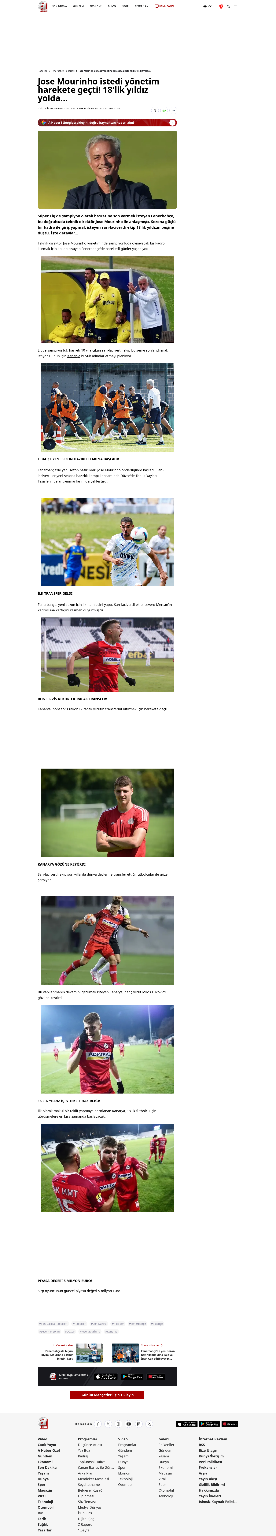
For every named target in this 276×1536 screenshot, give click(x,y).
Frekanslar (208, 1467)
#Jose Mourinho (90, 1331)
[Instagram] (118, 1424)
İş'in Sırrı (85, 1513)
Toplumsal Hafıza (91, 1462)
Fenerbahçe (91, 248)
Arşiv (203, 1473)
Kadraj (83, 1456)
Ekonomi (45, 1462)
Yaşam (43, 1473)
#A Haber (118, 1323)
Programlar (87, 1439)
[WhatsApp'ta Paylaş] (164, 110)
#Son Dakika (99, 1323)
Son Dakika (47, 1467)
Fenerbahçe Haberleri (63, 71)
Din (40, 1513)
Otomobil (45, 1507)
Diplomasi (86, 1496)
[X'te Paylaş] (155, 110)
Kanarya (73, 356)
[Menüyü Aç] (235, 6)
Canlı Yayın (47, 1444)
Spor (41, 1484)
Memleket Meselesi (93, 1479)
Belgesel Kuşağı (90, 1490)
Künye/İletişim (211, 1456)
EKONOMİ (95, 6)
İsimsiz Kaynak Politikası (218, 1501)
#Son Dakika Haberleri (53, 1323)
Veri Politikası (210, 1462)
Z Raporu (85, 1524)
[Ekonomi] (188, 6)
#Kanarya (111, 1331)
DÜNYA (112, 6)
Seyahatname (89, 1484)
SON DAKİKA (59, 6)
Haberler (42, 71)
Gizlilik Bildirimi (212, 1484)
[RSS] (149, 1424)
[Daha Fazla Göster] (173, 110)
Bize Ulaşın (208, 1450)
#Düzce (70, 1331)
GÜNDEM (78, 6)
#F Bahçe (157, 1323)
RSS (202, 1444)
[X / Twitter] (108, 1424)
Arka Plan (85, 1473)
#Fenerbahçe (137, 1323)
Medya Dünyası (90, 1507)
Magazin (45, 1490)
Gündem (45, 1456)
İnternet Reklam (213, 1439)
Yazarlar (45, 1530)
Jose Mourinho (74, 243)
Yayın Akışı (208, 1479)
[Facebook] (98, 1424)
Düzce (125, 475)
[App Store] (106, 1376)
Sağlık (43, 1524)
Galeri (164, 1439)
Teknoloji (45, 1501)
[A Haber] (43, 6)
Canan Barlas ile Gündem (97, 1467)
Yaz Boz (84, 1450)
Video (42, 1439)
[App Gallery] (155, 1376)
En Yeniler (166, 1444)
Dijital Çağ (86, 1518)
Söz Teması (87, 1501)
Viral (42, 1496)
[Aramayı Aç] (228, 6)
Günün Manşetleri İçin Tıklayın (108, 1394)
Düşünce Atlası (90, 1444)
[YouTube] (128, 1424)
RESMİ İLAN (141, 6)
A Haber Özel (49, 1450)
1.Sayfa (83, 1530)
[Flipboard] (139, 1424)
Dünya (43, 1479)
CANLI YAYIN (166, 6)
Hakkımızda (209, 1490)
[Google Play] (132, 1376)
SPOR (125, 6)
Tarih (42, 1518)
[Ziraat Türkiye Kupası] (221, 6)
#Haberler (79, 1323)
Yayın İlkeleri (210, 1496)
